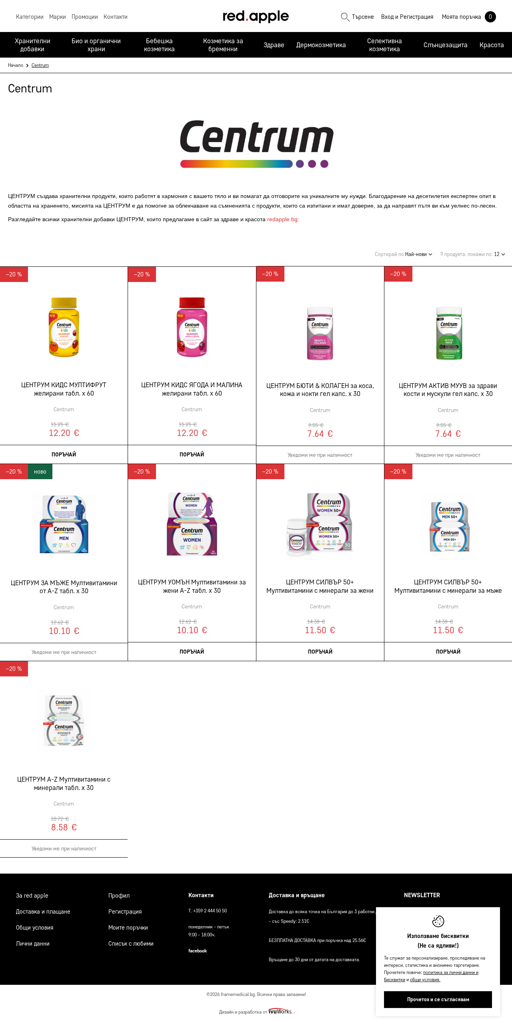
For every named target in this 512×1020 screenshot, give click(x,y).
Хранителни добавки (32, 45)
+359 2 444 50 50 (210, 911)
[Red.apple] (256, 16)
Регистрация (416, 16)
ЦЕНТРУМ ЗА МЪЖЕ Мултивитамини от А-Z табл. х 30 (64, 587)
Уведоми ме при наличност (320, 455)
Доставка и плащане (43, 911)
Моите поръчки (128, 927)
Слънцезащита (446, 45)
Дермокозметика (321, 45)
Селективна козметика (384, 45)
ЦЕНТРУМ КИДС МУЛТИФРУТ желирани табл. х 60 (63, 389)
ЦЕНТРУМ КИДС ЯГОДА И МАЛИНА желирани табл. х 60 (191, 389)
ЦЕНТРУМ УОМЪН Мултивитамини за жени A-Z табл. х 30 (192, 586)
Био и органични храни (96, 45)
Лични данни (33, 943)
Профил (119, 895)
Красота (492, 45)
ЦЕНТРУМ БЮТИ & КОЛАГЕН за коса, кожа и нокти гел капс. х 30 (320, 390)
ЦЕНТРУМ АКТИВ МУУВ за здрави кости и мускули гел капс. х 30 (448, 390)
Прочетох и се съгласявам (438, 999)
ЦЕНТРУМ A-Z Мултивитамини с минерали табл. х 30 (63, 783)
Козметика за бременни (223, 45)
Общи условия (34, 927)
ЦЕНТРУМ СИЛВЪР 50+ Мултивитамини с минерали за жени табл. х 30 (320, 586)
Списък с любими (131, 943)
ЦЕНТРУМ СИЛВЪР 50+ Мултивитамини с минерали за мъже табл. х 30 (448, 586)
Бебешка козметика (159, 45)
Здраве (274, 45)
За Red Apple (32, 895)
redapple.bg (282, 219)
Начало (15, 65)
